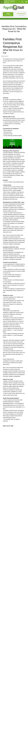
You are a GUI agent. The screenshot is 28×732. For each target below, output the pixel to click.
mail (26, 2)
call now (22, 2)
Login (8, 14)
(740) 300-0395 (21, 13)
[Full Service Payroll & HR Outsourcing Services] (14, 7)
